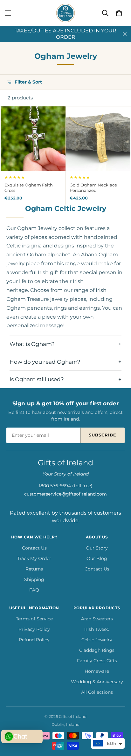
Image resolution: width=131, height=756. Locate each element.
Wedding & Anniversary (97, 681)
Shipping (34, 579)
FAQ (34, 589)
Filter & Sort (28, 82)
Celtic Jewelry (96, 639)
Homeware (97, 671)
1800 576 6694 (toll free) (66, 485)
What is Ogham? (32, 344)
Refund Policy (34, 639)
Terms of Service (34, 618)
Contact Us (34, 547)
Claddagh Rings (96, 650)
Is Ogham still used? (37, 379)
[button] (119, 13)
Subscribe (102, 434)
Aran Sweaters (97, 618)
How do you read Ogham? (45, 362)
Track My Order (34, 558)
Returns (34, 568)
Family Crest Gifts (97, 660)
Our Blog (96, 558)
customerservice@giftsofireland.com (65, 493)
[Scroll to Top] (119, 722)
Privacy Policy (34, 629)
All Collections (97, 692)
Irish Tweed (96, 629)
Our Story (97, 547)
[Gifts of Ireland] (65, 13)
